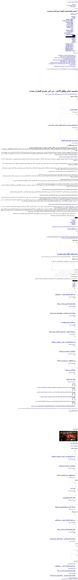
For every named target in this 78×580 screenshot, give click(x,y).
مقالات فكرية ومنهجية (68, 20)
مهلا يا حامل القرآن (70, 379)
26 (69, 363)
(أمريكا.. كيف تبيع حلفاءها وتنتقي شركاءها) (65, 507)
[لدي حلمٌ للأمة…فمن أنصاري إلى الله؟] (72, 358)
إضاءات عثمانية (69, 30)
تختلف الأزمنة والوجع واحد (69, 497)
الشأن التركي (70, 23)
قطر (70, 408)
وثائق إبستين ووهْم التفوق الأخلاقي (69, 140)
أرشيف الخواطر (69, 46)
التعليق (76, 269)
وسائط (73, 39)
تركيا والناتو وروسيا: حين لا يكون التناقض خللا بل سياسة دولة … (63, 125)
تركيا (61, 226)
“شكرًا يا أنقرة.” (74, 109)
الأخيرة (73, 283)
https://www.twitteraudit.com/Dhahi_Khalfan (68, 156)
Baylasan (76, 577)
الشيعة (43, 408)
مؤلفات (73, 38)
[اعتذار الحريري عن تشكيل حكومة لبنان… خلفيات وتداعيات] (74, 549)
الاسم (76, 272)
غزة (66, 408)
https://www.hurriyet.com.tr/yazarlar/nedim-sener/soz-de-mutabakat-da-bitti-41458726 (60, 189)
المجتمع (55, 408)
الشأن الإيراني (69, 24)
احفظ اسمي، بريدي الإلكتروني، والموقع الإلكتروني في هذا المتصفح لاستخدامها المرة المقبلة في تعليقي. (55, 278)
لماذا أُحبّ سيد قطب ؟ (70, 370)
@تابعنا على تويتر (74, 443)
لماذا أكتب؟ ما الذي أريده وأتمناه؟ (67, 351)
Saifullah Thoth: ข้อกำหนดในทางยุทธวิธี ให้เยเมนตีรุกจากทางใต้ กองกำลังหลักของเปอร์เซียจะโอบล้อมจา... (53, 406)
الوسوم (73, 286)
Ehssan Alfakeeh (73, 94)
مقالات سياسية (69, 19)
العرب (45, 408)
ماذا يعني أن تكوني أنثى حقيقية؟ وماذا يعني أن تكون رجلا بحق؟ (62, 62)
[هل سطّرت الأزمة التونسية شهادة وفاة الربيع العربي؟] (74, 558)
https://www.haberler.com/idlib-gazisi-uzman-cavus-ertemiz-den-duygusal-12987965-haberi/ (59, 195)
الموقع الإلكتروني (74, 276)
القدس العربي (48, 408)
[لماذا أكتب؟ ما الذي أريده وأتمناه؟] (72, 349)
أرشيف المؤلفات (69, 49)
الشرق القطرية (40, 408)
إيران (20, 408)
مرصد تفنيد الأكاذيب (70, 36)
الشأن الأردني (69, 31)
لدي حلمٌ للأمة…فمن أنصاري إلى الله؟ (66, 360)
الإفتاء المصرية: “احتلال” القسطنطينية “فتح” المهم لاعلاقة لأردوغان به (62, 236)
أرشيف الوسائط (69, 47)
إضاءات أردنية (67, 32)
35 (68, 344)
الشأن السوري (69, 26)
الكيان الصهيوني (52, 408)
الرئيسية (73, 4)
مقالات (73, 17)
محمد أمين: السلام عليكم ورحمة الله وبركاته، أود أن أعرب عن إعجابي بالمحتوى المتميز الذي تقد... (56, 392)
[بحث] (77, 8)
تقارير (73, 35)
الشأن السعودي (69, 34)
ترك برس (59, 408)
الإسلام (30, 408)
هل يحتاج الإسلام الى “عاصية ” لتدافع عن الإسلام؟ (63, 342)
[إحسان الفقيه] (74, 13)
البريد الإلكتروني (74, 274)
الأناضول (67, 226)
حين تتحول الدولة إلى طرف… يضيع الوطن (66, 55)
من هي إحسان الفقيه (70, 50)
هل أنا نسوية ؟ (72, 64)
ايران (57, 408)
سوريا (65, 408)
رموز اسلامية (70, 27)
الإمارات (63, 226)
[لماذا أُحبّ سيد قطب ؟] (72, 367)
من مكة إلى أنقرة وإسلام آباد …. (68, 58)
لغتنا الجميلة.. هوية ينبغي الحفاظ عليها (67, 61)
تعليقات (73, 285)
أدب (72, 28)
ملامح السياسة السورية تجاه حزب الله (67, 56)
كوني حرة (73, 488)
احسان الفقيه (72, 226)
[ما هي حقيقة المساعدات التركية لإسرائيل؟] (74, 554)
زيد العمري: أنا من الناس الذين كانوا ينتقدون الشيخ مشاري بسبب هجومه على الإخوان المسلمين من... (55, 401)
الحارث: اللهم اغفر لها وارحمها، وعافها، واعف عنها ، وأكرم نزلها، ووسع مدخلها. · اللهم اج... (57, 396)
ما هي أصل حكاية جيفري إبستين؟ (67, 254)
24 (69, 372)
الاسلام (35, 408)
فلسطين (68, 408)
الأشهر (74, 284)
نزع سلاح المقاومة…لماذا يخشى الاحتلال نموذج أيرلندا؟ (64, 59)
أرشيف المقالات (69, 43)
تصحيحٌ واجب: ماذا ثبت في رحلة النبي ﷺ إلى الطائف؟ (64, 66)
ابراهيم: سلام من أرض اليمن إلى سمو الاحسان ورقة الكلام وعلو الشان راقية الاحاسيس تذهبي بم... (55, 387)
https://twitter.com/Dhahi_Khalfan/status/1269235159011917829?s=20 (63, 204)
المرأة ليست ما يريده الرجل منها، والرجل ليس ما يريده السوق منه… (61, 63)
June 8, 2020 (71, 215)
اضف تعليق (51, 94)
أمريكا (19, 408)
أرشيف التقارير (69, 45)
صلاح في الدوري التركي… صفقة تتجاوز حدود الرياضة (64, 57)
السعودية (37, 408)
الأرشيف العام (72, 6)
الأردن (26, 408)
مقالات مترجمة (69, 21)
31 (68, 353)
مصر (77, 408)
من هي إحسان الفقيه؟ (71, 5)
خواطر (73, 41)
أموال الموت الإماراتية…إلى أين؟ (70, 237)
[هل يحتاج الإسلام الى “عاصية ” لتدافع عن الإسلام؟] (72, 339)
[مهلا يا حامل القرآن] (72, 377)
